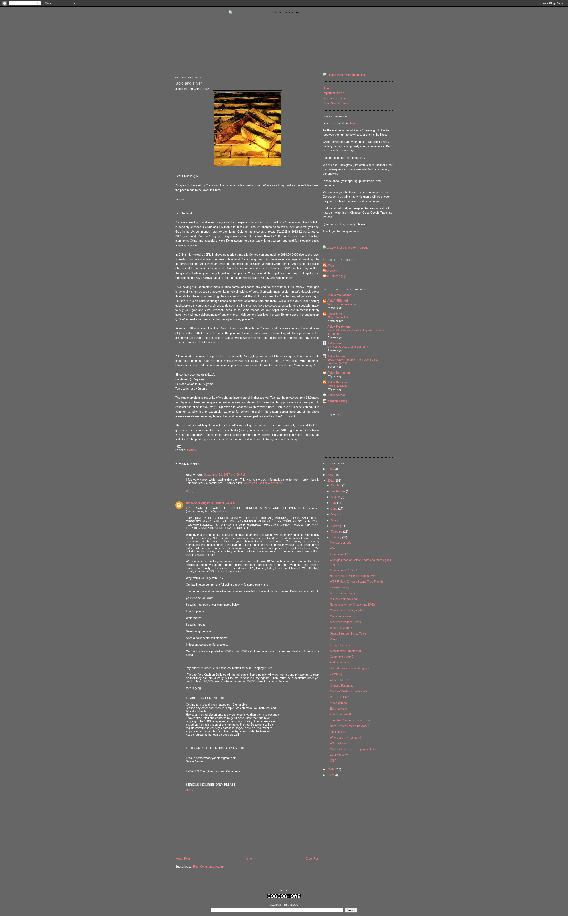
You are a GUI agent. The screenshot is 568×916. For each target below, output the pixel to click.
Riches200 (193, 503)
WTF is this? (338, 743)
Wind (333, 548)
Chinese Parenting (341, 685)
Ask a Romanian (338, 372)
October (336, 485)
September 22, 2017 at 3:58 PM (224, 474)
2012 (331, 474)
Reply (189, 491)
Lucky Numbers (340, 645)
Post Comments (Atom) (208, 866)
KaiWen (329, 265)
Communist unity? (341, 656)
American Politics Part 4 (345, 622)
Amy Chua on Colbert (343, 593)
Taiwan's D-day (339, 587)
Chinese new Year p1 (343, 570)
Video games (338, 703)
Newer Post (182, 858)
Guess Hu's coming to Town (348, 633)
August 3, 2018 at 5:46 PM (218, 503)
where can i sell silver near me (263, 483)
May (334, 514)
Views (334, 639)
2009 (331, 775)
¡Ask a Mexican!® (339, 295)
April (334, 520)
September (338, 491)
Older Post (313, 858)
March (335, 526)
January (336, 537)
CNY (333, 760)
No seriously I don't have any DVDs (353, 604)
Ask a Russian (337, 382)
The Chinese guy (335, 276)
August (336, 497)
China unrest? (339, 554)
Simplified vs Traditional (345, 651)
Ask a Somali (336, 395)
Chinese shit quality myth (346, 610)
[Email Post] (178, 446)
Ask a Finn (334, 313)
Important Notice (333, 93)
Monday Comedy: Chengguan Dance (353, 749)
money (192, 450)
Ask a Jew (334, 343)
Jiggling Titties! (339, 731)
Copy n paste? (339, 679)
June (334, 508)
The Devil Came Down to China (350, 720)
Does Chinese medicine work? (349, 726)
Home (248, 858)
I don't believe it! (340, 714)
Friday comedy (339, 662)
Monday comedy (340, 542)
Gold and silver (188, 83)
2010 (331, 769)
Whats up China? (341, 627)
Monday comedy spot (344, 599)
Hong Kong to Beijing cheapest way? (353, 575)
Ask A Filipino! (337, 300)
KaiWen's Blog (337, 401)
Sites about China (334, 98)
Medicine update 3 (341, 616)
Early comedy (339, 708)
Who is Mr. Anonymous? (341, 304)
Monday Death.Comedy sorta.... (350, 691)
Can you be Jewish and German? (347, 346)
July (334, 502)
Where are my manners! (345, 737)
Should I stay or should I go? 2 (349, 668)
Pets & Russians (337, 385)
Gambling (336, 674)
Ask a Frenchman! (339, 326)
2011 (331, 480)
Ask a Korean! (337, 356)
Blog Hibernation (337, 317)
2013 (331, 469)
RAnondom (331, 270)
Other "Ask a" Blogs (336, 103)
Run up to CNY (339, 697)
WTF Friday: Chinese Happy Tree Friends (356, 581)
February (337, 531)
